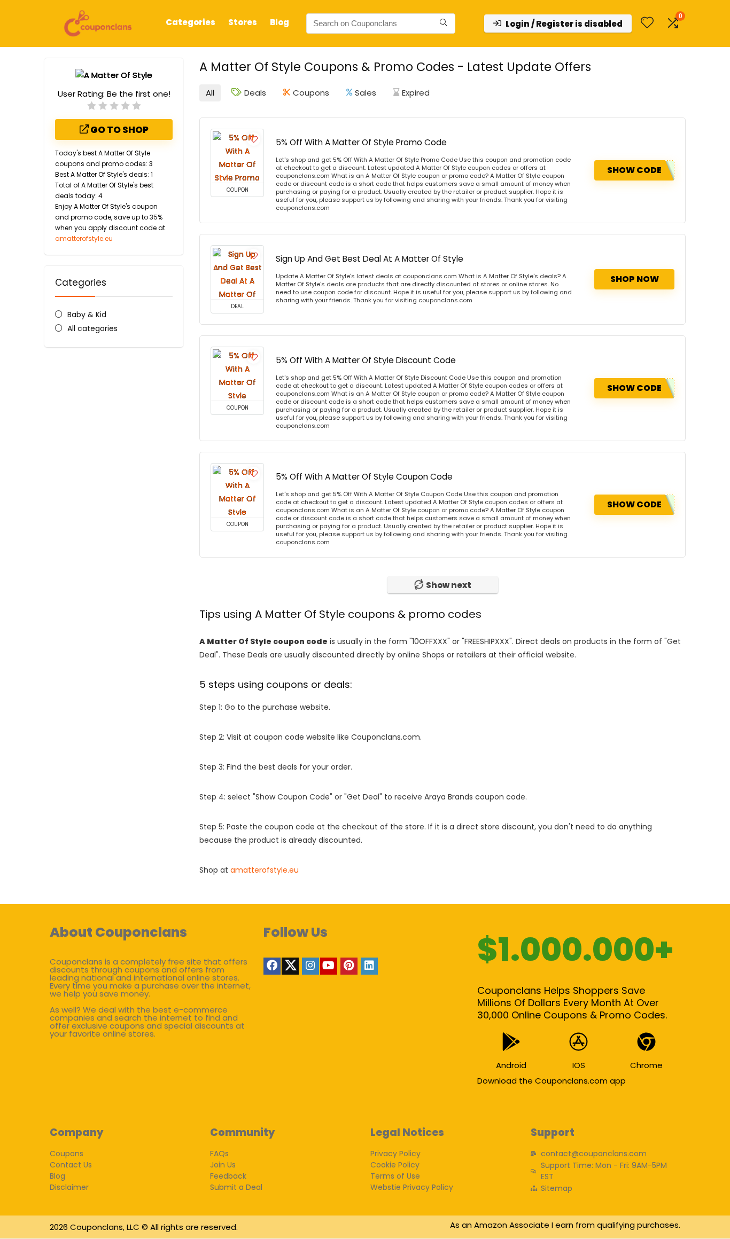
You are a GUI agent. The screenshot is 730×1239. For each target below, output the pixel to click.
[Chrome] (646, 1041)
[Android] (511, 1041)
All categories (92, 328)
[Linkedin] (369, 966)
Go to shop (119, 129)
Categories (190, 22)
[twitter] (290, 966)
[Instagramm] (310, 966)
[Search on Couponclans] (443, 23)
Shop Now (634, 279)
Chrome (646, 1065)
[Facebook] (272, 966)
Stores (242, 22)
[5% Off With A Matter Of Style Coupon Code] (237, 490)
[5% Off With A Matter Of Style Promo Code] (237, 156)
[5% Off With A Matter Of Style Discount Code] (237, 374)
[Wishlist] (647, 23)
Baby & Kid (86, 314)
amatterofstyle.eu (84, 238)
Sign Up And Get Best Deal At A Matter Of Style (369, 258)
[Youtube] (328, 966)
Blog (279, 22)
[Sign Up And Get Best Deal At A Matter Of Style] (237, 272)
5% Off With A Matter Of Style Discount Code (366, 360)
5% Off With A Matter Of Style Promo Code (361, 142)
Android (511, 1065)
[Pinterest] (349, 966)
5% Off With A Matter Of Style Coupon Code (364, 476)
